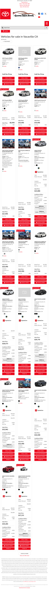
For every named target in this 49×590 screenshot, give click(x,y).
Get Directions (24, 2)
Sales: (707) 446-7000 (24, 3)
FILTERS (6, 31)
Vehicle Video (9, 84)
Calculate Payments (8, 81)
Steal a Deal (8, 78)
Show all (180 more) (24, 555)
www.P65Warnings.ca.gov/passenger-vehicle (29, 581)
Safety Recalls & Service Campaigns (24, 587)
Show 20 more (24, 553)
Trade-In (40, 225)
